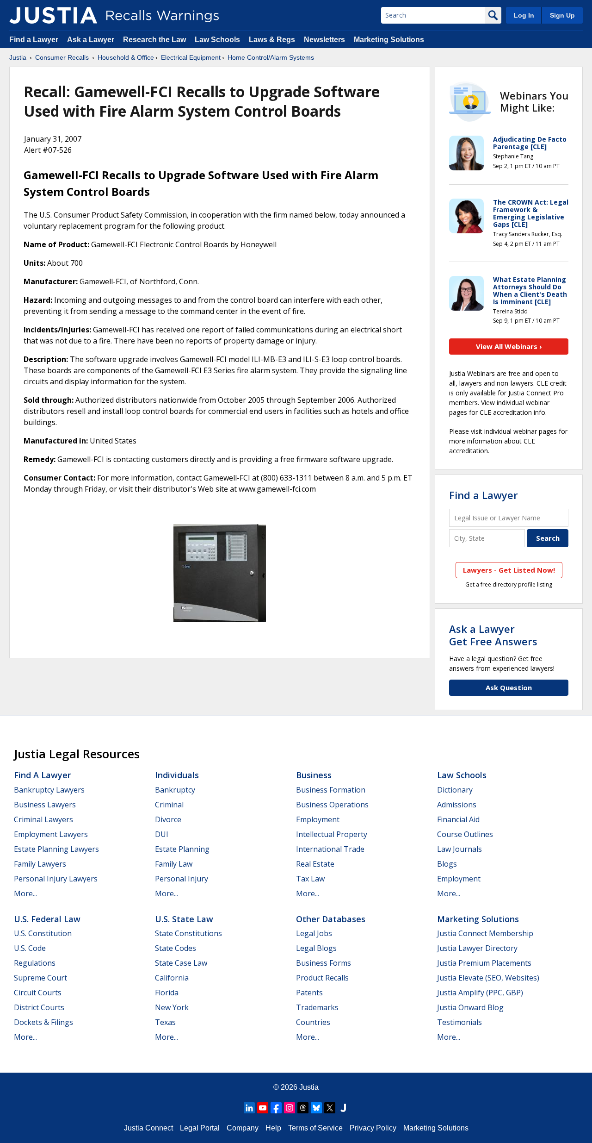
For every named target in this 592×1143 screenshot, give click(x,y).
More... (25, 893)
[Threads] (302, 1107)
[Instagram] (289, 1107)
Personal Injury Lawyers (56, 879)
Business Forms (323, 963)
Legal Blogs (316, 948)
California (172, 978)
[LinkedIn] (249, 1107)
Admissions (456, 804)
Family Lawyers (40, 864)
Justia (17, 57)
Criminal (169, 804)
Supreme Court (40, 978)
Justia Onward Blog (470, 1007)
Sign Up (562, 15)
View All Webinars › (509, 346)
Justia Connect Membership (485, 933)
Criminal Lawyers (43, 819)
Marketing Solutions (389, 40)
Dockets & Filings (43, 1022)
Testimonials (459, 1022)
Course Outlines (465, 834)
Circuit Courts (38, 992)
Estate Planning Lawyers (56, 849)
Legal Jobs (314, 933)
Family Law (173, 864)
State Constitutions (188, 933)
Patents (309, 992)
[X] (329, 1107)
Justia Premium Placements (484, 963)
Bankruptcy (175, 790)
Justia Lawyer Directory (477, 948)
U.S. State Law (184, 918)
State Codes (175, 948)
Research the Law (154, 40)
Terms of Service (315, 1128)
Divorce (168, 819)
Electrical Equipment (191, 57)
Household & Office (126, 57)
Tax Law (310, 879)
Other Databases (330, 918)
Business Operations (332, 804)
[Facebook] (276, 1107)
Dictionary (455, 790)
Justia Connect (148, 1128)
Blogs (447, 864)
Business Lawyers (45, 804)
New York (172, 1007)
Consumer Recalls (62, 57)
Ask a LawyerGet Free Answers (493, 635)
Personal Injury (181, 879)
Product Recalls (322, 978)
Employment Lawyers (51, 834)
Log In (524, 15)
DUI (161, 834)
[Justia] (53, 15)
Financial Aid (458, 819)
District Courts (39, 1007)
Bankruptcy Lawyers (49, 790)
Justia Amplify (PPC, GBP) (480, 992)
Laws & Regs (272, 40)
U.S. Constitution (43, 933)
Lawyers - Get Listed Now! (509, 570)
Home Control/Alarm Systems (271, 57)
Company (243, 1128)
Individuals (177, 775)
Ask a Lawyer (91, 40)
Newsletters (324, 40)
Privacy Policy (373, 1128)
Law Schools (217, 40)
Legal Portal (200, 1128)
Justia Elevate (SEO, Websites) (488, 978)
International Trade (330, 849)
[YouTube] (262, 1107)
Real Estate (315, 864)
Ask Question (509, 687)
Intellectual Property (331, 834)
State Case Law (181, 963)
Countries (313, 1022)
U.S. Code (30, 948)
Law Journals (459, 849)
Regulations (35, 963)
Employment (317, 819)
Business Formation (330, 790)
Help (273, 1128)
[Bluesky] (316, 1107)
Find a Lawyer (33, 40)
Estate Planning (182, 849)
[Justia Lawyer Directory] (343, 1107)
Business (314, 775)
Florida (167, 992)
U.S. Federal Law (47, 918)
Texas (165, 1022)
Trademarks (317, 1007)
